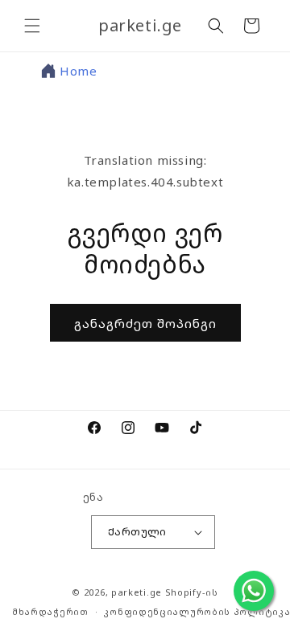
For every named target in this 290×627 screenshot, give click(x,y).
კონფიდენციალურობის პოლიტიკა (197, 611)
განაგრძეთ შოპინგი (145, 323)
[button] (32, 25)
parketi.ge (136, 592)
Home (78, 71)
